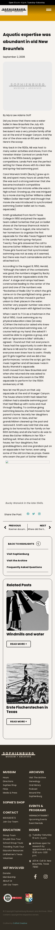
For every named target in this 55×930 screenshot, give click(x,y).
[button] (28, 514)
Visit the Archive (17, 560)
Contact (10, 812)
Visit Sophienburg (18, 554)
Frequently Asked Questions (24, 567)
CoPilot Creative (20, 923)
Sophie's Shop (14, 802)
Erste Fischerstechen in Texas (27, 709)
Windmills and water (25, 634)
